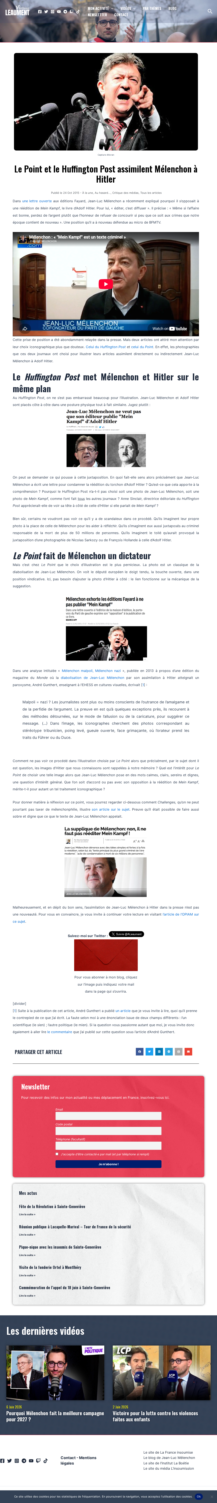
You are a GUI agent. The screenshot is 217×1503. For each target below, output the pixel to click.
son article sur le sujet (110, 809)
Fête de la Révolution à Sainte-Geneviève (52, 1206)
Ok (199, 1496)
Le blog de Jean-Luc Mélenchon (169, 1458)
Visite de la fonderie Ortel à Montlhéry (50, 1267)
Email (59, 1109)
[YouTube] (59, 12)
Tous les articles (151, 192)
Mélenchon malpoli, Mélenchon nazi (91, 671)
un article (123, 1011)
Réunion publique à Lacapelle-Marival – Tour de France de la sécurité (75, 1226)
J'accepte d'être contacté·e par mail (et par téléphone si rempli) (104, 1154)
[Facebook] (40, 12)
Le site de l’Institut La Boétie (166, 1463)
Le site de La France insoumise (168, 1452)
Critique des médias (125, 192)
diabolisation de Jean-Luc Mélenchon (92, 678)
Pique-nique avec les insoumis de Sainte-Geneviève (60, 1247)
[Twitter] (46, 12)
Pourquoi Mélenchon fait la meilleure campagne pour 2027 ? (55, 1416)
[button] (139, 1051)
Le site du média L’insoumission (168, 1468)
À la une (87, 192)
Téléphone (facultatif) (70, 1139)
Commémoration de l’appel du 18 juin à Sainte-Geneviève (64, 1287)
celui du (142, 347)
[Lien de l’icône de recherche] (210, 11)
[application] (111, 8)
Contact (68, 1458)
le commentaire (59, 1032)
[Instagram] (52, 12)
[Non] (212, 1497)
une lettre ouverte (37, 201)
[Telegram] (65, 12)
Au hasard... (103, 192)
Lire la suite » (27, 1214)
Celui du (106, 347)
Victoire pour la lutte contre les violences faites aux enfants (155, 1416)
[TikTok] (78, 12)
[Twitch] (72, 12)
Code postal (64, 1124)
